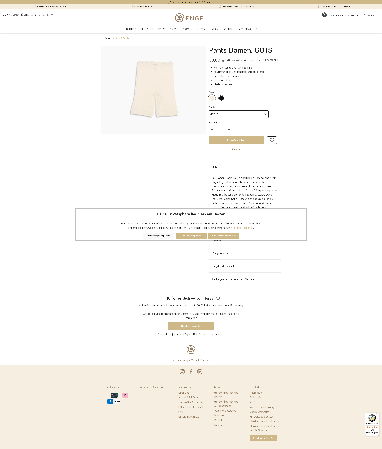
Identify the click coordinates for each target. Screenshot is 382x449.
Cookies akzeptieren (191, 235)
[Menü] (377, 414)
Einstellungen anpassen (159, 235)
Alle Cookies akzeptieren (224, 235)
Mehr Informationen (242, 227)
